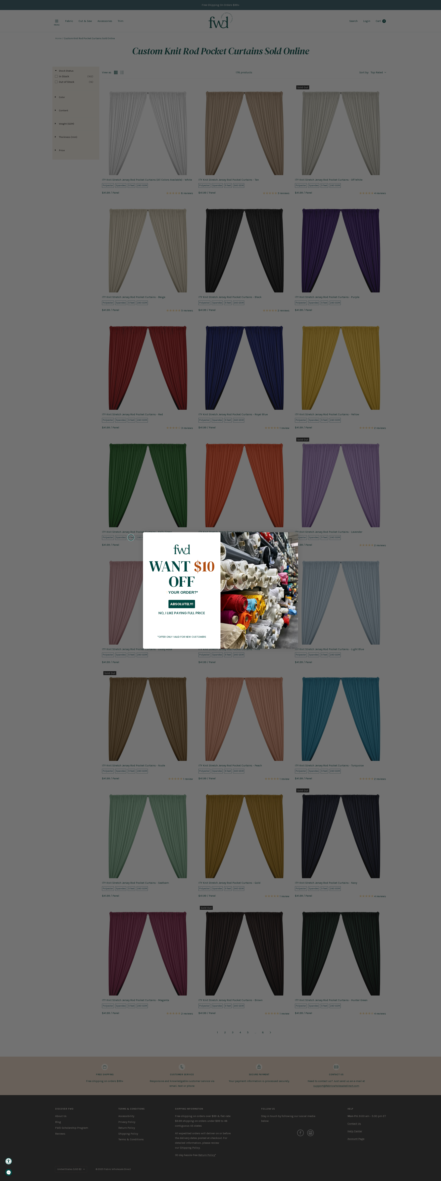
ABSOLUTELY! (181, 604)
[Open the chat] (8, 1172)
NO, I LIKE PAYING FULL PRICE (181, 613)
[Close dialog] (131, 537)
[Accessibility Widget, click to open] (8, 1161)
